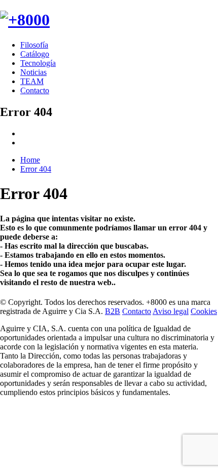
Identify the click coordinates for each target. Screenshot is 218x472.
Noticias (33, 72)
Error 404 (35, 169)
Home (30, 159)
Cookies (204, 311)
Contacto (34, 90)
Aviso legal (171, 311)
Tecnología (38, 63)
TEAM (32, 81)
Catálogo (34, 54)
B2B (112, 311)
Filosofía (34, 45)
